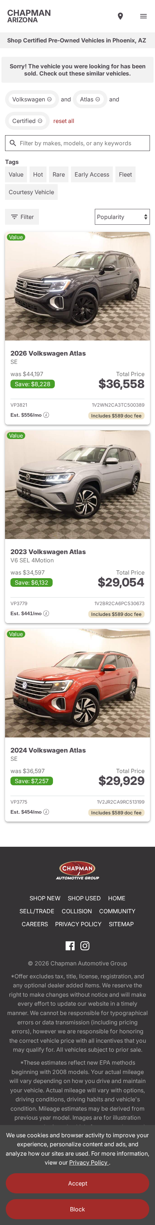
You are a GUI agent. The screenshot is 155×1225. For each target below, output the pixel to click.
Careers (35, 924)
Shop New (45, 898)
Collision (77, 911)
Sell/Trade (36, 911)
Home (116, 898)
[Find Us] (120, 16)
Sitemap (121, 924)
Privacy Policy (78, 924)
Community (117, 911)
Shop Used (84, 898)
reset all (63, 120)
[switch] (143, 16)
